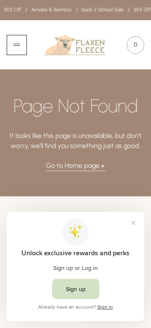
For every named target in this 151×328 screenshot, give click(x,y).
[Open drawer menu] (17, 45)
